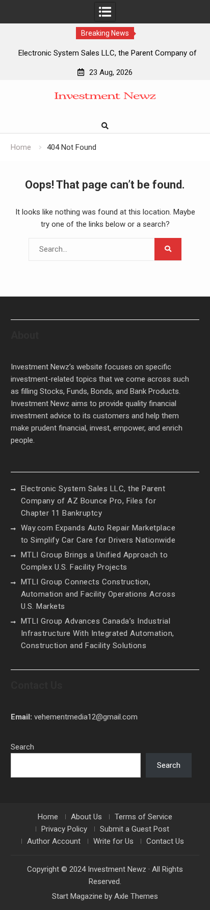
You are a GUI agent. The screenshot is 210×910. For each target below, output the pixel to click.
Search (22, 747)
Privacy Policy (64, 829)
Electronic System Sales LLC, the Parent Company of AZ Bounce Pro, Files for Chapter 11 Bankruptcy (93, 501)
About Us (86, 816)
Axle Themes (136, 896)
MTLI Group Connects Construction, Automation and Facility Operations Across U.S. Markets (98, 594)
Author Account (54, 841)
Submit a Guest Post (134, 829)
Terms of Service (143, 816)
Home (48, 816)
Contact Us (165, 841)
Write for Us (113, 841)
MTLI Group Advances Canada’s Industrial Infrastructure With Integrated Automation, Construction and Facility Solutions (97, 633)
